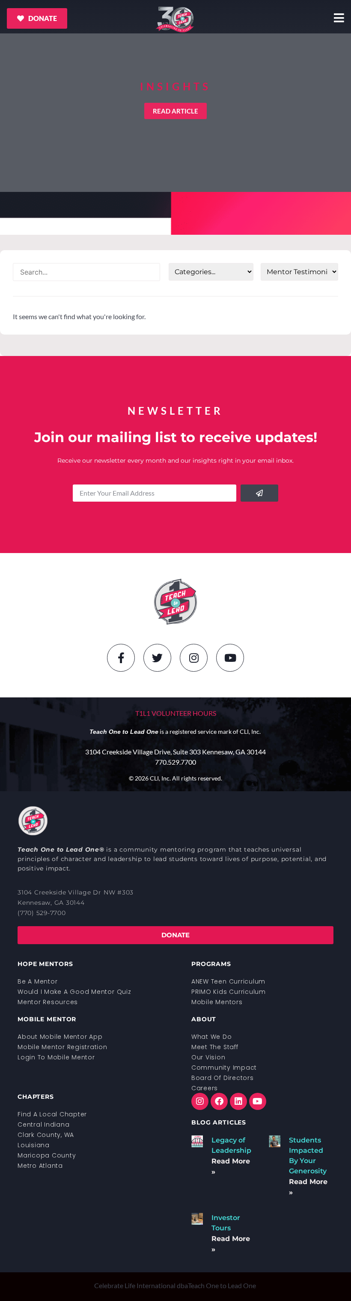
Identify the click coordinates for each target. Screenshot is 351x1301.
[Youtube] (230, 658)
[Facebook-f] (121, 658)
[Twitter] (157, 658)
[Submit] (259, 493)
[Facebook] (219, 1101)
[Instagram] (194, 658)
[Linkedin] (238, 1101)
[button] (175, 111)
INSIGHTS (175, 86)
